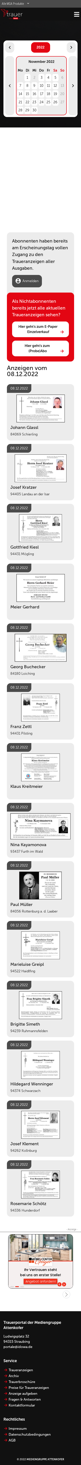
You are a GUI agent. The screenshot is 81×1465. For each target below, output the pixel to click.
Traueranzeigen (21, 1370)
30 (34, 110)
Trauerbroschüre (22, 1382)
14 (20, 94)
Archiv (14, 1376)
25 (48, 102)
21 (20, 102)
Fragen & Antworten (25, 1399)
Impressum (18, 1428)
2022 (40, 47)
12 (55, 85)
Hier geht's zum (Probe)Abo (38, 348)
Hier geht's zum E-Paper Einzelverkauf (38, 329)
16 (34, 94)
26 (55, 102)
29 (27, 110)
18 (48, 94)
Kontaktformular (22, 1405)
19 (55, 94)
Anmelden (30, 281)
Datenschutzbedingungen (30, 1434)
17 (41, 94)
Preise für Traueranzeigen (29, 1388)
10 (41, 85)
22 (27, 102)
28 (20, 110)
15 (27, 94)
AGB (12, 1440)
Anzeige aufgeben (23, 1393)
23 (34, 102)
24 (42, 102)
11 (48, 85)
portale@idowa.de (17, 1347)
